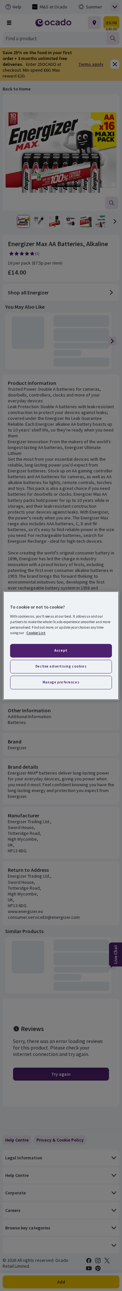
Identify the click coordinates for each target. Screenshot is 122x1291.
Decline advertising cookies (61, 666)
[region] (61, 645)
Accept (60, 650)
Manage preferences (61, 682)
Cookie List (36, 633)
